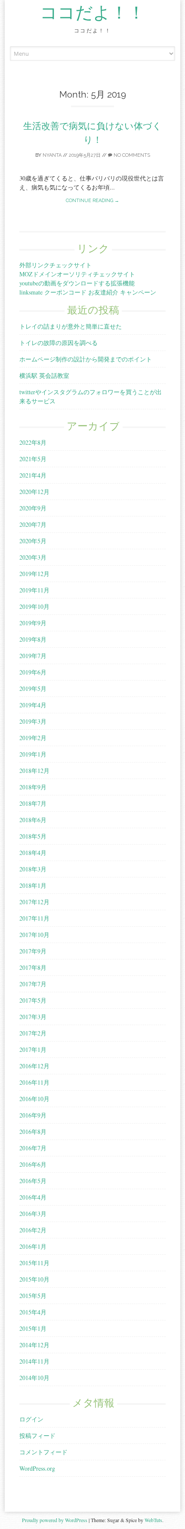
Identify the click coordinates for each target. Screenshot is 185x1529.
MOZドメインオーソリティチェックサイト (77, 274)
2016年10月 (34, 1099)
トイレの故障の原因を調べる (58, 343)
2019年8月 (32, 639)
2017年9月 (32, 951)
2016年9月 (32, 1115)
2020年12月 (34, 492)
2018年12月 (34, 770)
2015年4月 (32, 1312)
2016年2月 (32, 1230)
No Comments (131, 155)
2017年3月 (32, 1017)
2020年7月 (32, 524)
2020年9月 (32, 508)
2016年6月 (32, 1164)
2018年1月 (32, 885)
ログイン (31, 1419)
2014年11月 (34, 1361)
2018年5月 (32, 836)
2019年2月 (32, 738)
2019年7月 (32, 656)
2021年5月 (32, 459)
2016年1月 (32, 1246)
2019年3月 (32, 721)
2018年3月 (32, 869)
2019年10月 (34, 606)
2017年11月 (34, 918)
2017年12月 (34, 902)
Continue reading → (92, 200)
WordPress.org (37, 1468)
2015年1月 (32, 1328)
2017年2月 (32, 1033)
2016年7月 (32, 1148)
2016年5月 (32, 1181)
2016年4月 (32, 1197)
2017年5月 (32, 1000)
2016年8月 (32, 1131)
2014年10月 (34, 1378)
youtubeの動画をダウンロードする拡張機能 (77, 283)
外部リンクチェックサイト (55, 265)
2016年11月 (34, 1082)
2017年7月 (32, 984)
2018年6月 (32, 820)
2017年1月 (32, 1049)
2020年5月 (32, 541)
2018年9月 (32, 787)
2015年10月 (34, 1279)
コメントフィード (43, 1452)
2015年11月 (34, 1263)
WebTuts (153, 1519)
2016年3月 (32, 1213)
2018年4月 (32, 852)
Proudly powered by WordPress (54, 1519)
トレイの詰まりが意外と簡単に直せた (70, 326)
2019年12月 (34, 574)
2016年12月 (34, 1066)
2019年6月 (32, 672)
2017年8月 (32, 967)
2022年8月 (32, 442)
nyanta (52, 155)
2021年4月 (32, 475)
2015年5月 (32, 1296)
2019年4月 (32, 705)
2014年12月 (34, 1345)
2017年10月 (34, 935)
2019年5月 (32, 688)
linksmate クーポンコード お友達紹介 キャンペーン (87, 292)
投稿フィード (37, 1435)
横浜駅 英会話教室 (44, 375)
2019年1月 (32, 754)
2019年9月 (32, 623)
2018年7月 (32, 803)
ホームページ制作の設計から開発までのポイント (85, 359)
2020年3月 (32, 557)
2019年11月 (34, 590)
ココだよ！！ (92, 13)
